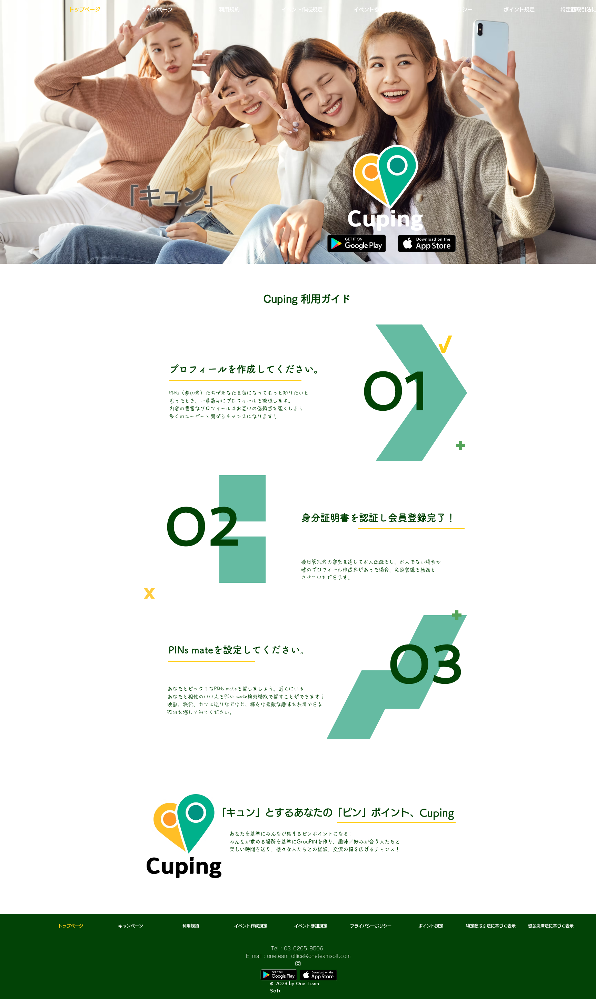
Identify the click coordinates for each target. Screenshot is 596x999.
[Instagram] (298, 963)
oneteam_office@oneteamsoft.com (308, 956)
